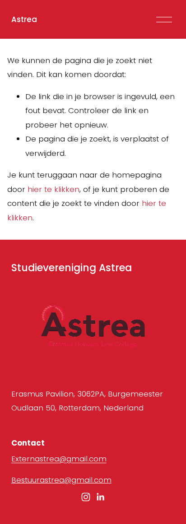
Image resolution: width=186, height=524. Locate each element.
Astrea (24, 19)
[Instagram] (85, 496)
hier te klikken (53, 189)
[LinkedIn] (100, 496)
